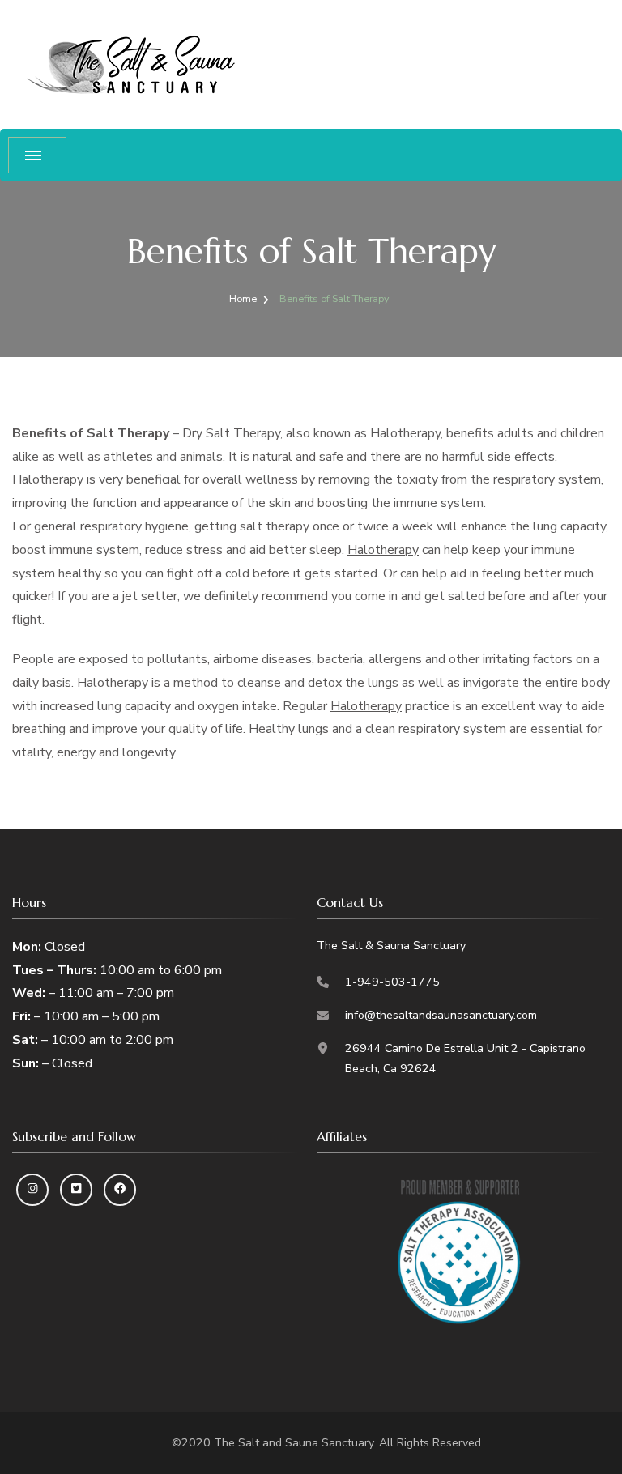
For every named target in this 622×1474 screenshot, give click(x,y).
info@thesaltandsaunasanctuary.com (441, 1015)
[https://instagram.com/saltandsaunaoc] (32, 1190)
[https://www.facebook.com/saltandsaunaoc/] (120, 1190)
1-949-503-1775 (392, 982)
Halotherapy (383, 550)
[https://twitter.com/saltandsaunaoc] (76, 1190)
